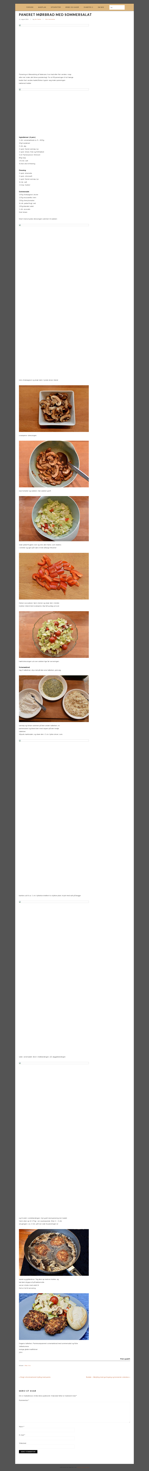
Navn (21, 1427)
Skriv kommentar (50, 19)
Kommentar (24, 1400)
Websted (22, 1443)
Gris (29, 1365)
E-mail (22, 1435)
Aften (26, 1365)
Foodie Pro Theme (83, 1467)
